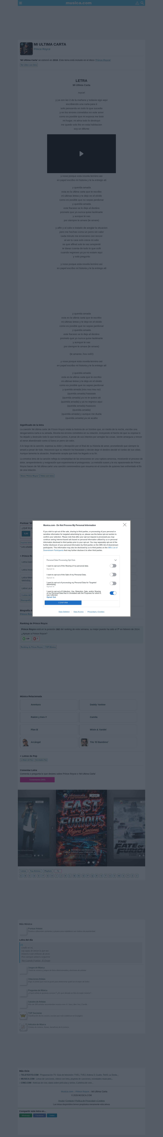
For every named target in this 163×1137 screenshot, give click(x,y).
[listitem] (81, 560)
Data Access (79, 612)
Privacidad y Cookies (95, 612)
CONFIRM (63, 603)
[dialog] (81, 568)
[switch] (113, 565)
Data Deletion (64, 612)
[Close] (125, 525)
